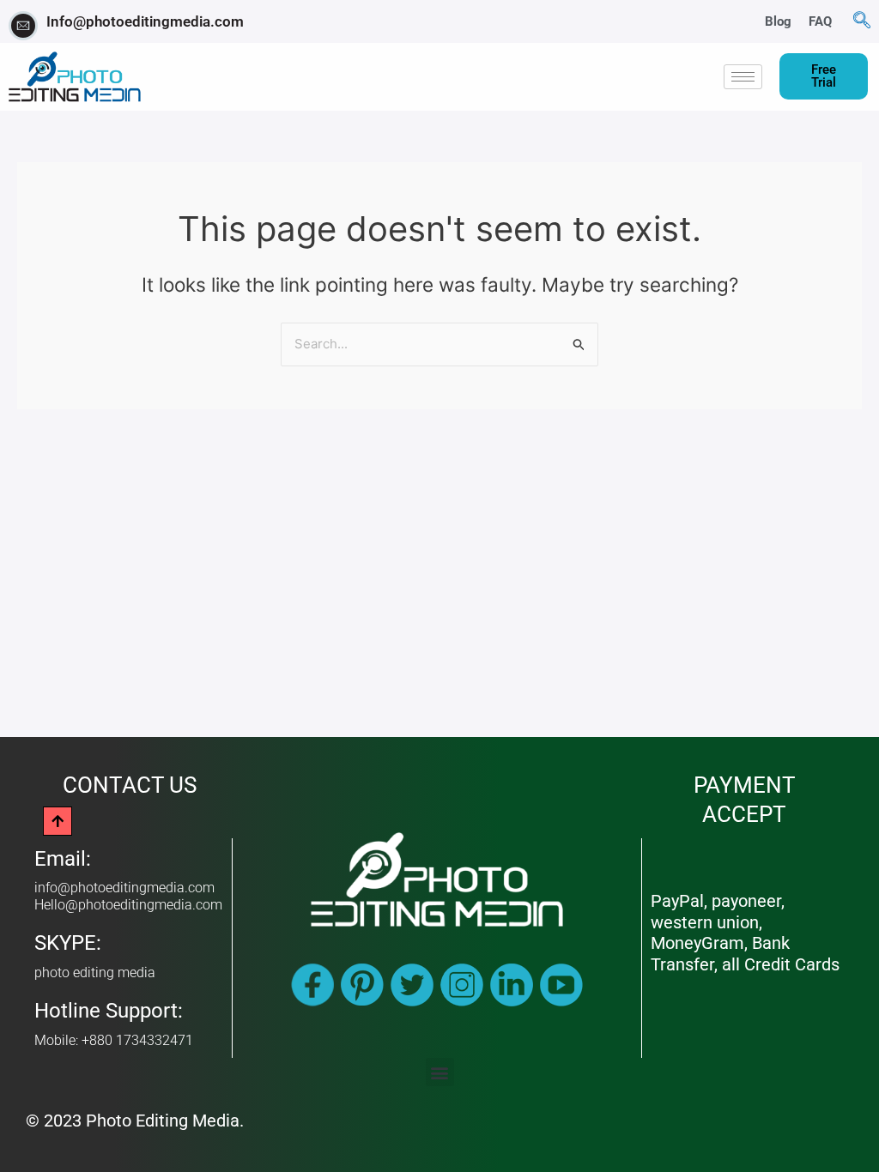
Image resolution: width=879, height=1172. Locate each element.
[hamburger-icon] (743, 76)
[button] (862, 21)
